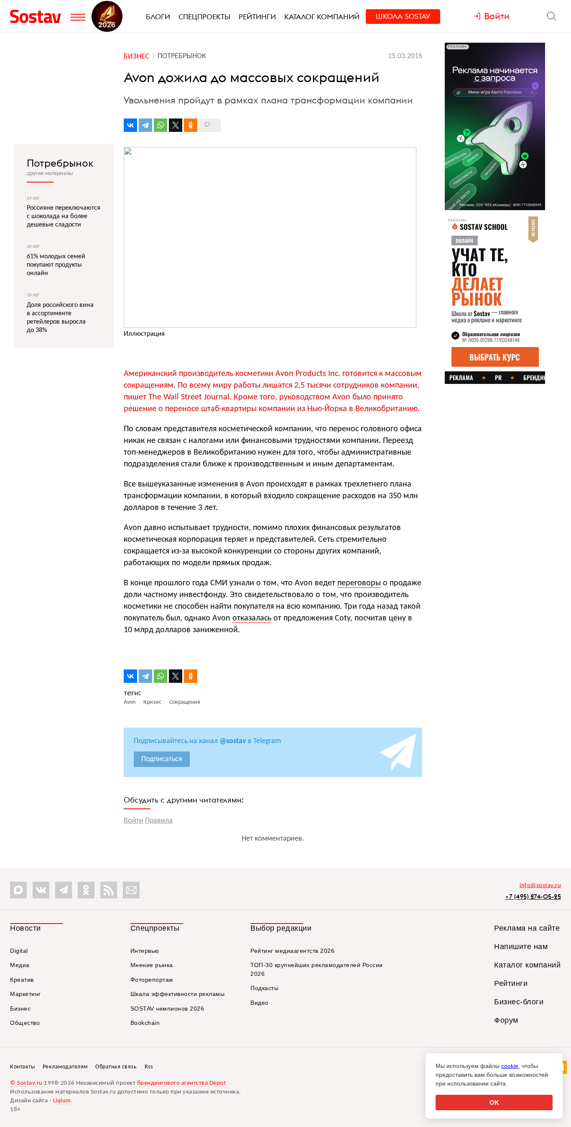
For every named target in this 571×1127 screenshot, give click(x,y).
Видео (259, 1002)
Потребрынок (60, 162)
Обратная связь (116, 1067)
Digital (19, 950)
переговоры (359, 583)
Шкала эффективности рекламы (177, 994)
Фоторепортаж (151, 979)
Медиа (20, 965)
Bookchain (145, 1022)
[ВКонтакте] (130, 125)
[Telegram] (145, 125)
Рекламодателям (65, 1067)
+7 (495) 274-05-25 (533, 897)
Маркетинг (25, 994)
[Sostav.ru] (38, 16)
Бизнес (20, 1008)
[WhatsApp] (160, 125)
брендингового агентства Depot (181, 1083)
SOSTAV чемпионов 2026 (167, 1008)
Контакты (22, 1067)
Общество (25, 1022)
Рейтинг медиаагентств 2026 (292, 950)
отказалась (251, 618)
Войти (133, 821)
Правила (159, 821)
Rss (149, 1067)
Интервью (144, 950)
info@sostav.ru (540, 886)
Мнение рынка (151, 965)
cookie (509, 1066)
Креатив (22, 979)
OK (494, 1102)
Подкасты (264, 988)
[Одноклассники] (190, 125)
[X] (175, 125)
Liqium (62, 1101)
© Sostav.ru (26, 1083)
